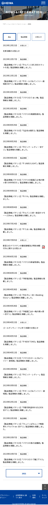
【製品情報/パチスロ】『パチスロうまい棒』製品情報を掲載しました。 (23, 99)
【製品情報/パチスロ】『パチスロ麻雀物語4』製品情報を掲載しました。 (24, 263)
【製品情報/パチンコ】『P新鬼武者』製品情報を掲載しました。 (24, 280)
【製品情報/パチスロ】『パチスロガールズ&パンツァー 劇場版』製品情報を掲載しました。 (23, 359)
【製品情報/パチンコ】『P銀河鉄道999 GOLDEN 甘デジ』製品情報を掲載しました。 (23, 408)
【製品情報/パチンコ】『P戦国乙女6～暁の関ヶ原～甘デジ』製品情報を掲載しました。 (23, 312)
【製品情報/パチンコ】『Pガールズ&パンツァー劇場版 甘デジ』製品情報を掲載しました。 (24, 82)
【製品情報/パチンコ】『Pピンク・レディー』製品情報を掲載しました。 (24, 376)
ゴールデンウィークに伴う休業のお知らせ (20, 328)
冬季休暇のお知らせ (11, 51)
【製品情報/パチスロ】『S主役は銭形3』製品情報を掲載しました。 (23, 132)
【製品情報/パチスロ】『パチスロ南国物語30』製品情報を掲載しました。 (23, 115)
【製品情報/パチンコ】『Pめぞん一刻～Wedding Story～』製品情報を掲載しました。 (23, 296)
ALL (9, 37)
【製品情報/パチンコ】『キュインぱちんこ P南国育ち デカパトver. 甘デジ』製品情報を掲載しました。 (23, 427)
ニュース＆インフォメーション (16, 24)
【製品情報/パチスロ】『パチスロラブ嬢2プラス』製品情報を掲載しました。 (24, 460)
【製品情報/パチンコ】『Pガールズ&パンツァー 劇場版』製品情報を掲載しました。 (24, 392)
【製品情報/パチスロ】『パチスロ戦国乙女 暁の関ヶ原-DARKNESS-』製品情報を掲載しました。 (23, 181)
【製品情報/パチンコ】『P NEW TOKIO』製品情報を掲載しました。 (23, 343)
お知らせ (38, 37)
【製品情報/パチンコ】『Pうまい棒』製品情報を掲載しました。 (24, 230)
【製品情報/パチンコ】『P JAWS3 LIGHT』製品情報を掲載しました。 (23, 164)
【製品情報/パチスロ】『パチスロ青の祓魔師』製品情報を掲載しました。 (23, 444)
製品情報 (24, 37)
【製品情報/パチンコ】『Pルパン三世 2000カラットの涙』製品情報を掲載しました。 (23, 66)
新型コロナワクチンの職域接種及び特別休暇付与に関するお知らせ (21, 247)
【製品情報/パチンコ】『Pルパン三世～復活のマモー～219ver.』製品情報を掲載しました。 (24, 214)
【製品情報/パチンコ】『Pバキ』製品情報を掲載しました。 (24, 197)
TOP (4, 24)
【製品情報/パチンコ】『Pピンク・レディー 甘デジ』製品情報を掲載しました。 (23, 148)
